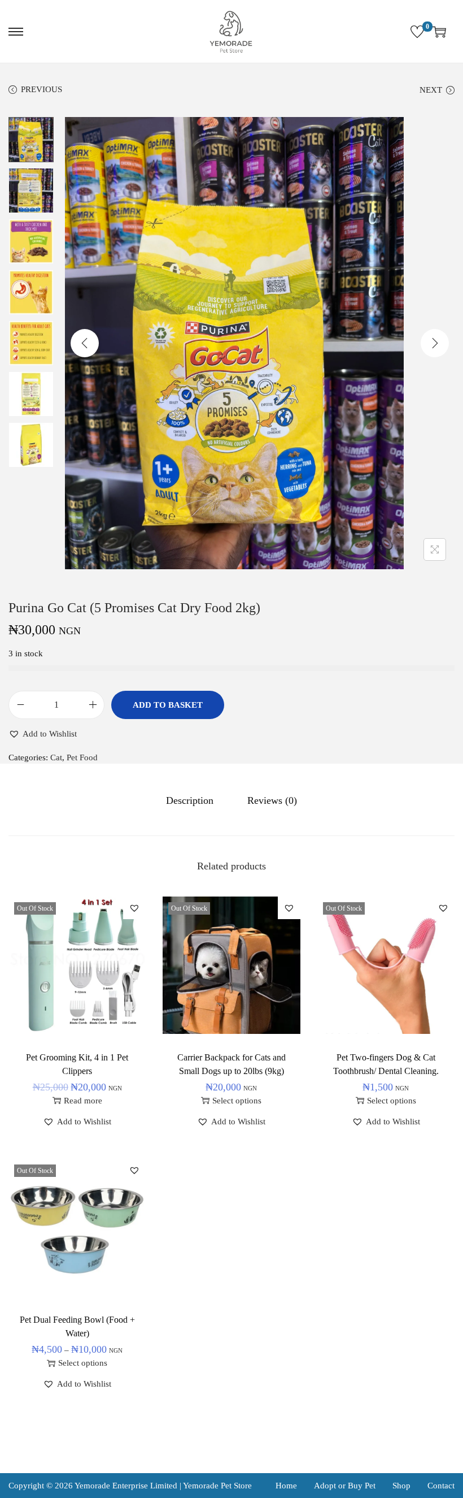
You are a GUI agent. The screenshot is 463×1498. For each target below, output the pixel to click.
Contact (441, 1485)
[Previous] (85, 343)
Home (286, 1485)
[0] (417, 31)
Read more (83, 1100)
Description (189, 800)
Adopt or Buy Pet (344, 1485)
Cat (56, 757)
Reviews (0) (272, 800)
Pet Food (82, 757)
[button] (42, 734)
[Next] (435, 343)
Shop (401, 1485)
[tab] (189, 800)
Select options (236, 1100)
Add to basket (168, 704)
